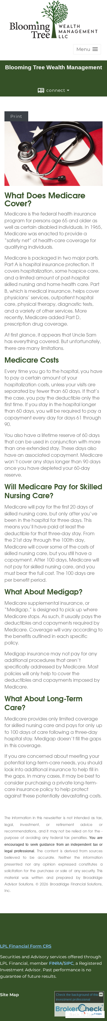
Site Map (9, 994)
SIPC (68, 963)
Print (16, 116)
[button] (87, 49)
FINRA (55, 963)
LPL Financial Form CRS (25, 946)
